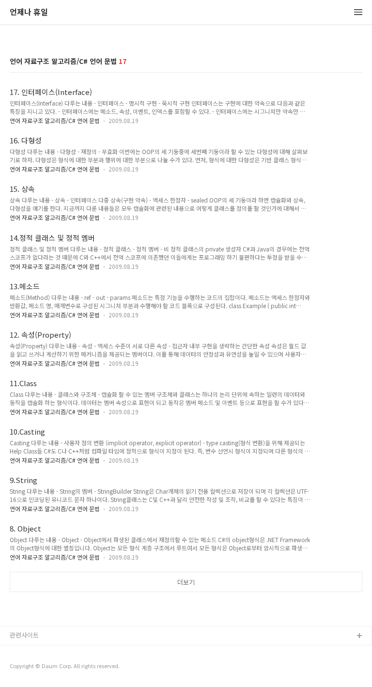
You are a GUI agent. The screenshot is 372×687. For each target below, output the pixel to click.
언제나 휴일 (29, 12)
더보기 (186, 582)
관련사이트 (24, 635)
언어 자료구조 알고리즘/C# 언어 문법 (55, 120)
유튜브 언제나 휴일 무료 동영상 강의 (58, 651)
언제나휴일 (24, 667)
